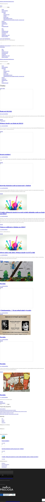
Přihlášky (5, 72)
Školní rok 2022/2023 (6, 111)
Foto (2, 418)
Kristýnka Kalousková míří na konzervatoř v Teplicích (15, 185)
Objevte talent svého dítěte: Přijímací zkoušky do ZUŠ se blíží (17, 252)
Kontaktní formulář (5, 26)
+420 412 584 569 (3, 38)
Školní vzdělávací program (8, 18)
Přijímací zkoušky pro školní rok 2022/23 (11, 123)
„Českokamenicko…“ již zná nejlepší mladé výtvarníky (15, 310)
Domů (1, 5)
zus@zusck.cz (8, 38)
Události (3, 421)
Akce (2, 25)
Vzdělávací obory (4, 23)
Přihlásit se (3, 463)
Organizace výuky (6, 14)
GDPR (5, 13)
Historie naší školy (5, 10)
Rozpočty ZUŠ (6, 17)
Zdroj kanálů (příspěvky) (5, 464)
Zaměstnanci (4, 22)
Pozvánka (2, 283)
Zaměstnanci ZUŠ (5, 32)
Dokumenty (4, 68)
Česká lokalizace (4, 467)
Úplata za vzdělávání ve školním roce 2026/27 (12, 227)
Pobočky (3, 21)
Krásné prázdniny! (5, 154)
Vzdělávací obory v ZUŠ (5, 35)
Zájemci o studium (5, 36)
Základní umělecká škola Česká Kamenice (7, 1)
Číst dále (1, 119)
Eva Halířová (6, 113)
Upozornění (4, 33)
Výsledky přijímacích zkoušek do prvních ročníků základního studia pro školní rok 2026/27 (13, 411)
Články (3, 50)
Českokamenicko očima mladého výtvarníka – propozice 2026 (14, 19)
